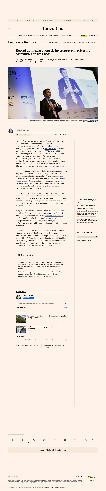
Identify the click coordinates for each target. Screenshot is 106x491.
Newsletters (57, 487)
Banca (49, 42)
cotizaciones (75, 442)
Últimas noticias (57, 35)
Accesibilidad (46, 487)
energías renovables (56, 166)
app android (92, 442)
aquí (48, 347)
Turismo (87, 42)
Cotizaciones (41, 35)
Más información (20, 347)
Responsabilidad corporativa (35, 339)
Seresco (18, 339)
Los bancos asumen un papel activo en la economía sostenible (46, 327)
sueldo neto (33, 442)
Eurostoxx (84, 240)
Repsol (22, 339)
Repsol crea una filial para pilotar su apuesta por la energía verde (46, 317)
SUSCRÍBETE (84, 35)
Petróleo (52, 339)
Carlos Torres (58, 211)
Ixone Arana (20, 129)
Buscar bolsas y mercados (84, 232)
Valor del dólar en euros (85, 20)
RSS (53, 487)
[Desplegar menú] (9, 28)
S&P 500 (29, 20)
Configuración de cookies (29, 487)
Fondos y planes (48, 35)
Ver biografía (26, 297)
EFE (28, 320)
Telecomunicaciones (56, 42)
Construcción (70, 42)
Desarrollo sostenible (22, 48)
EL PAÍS (68, 35)
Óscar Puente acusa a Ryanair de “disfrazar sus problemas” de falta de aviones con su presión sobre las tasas (87, 200)
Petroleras (46, 339)
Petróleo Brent (46, 20)
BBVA (26, 339)
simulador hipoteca (23, 442)
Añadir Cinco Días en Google (60, 134)
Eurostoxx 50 (65, 20)
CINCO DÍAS (29, 330)
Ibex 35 (13, 20)
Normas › (65, 307)
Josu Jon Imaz (50, 149)
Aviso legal (14, 487)
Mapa (51, 487)
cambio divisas (55, 442)
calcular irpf (13, 442)
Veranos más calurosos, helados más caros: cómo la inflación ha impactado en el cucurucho (87, 221)
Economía (35, 35)
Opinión (63, 35)
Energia (64, 42)
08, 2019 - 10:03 (24, 130)
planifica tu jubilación (44, 442)
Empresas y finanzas (22, 35)
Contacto (10, 487)
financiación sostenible (54, 216)
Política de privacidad (39, 487)
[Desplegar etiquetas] (66, 340)
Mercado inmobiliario (79, 42)
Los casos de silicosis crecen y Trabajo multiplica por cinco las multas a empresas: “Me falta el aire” (87, 214)
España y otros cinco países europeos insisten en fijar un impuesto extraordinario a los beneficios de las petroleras (86, 208)
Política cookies (20, 487)
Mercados (30, 35)
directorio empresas (64, 442)
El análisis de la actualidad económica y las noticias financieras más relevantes (36, 303)
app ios (85, 442)
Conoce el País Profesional (53, 450)
